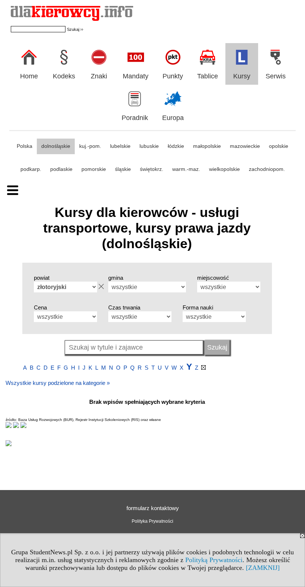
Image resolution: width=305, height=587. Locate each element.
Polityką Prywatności (214, 560)
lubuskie (149, 146)
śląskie (123, 169)
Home (29, 76)
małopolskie (207, 146)
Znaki (99, 76)
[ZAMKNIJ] (263, 567)
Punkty (173, 76)
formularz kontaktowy (152, 508)
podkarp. (30, 169)
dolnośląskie (55, 146)
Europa (173, 117)
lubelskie (120, 146)
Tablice (207, 76)
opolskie (278, 146)
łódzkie (176, 146)
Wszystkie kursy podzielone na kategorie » (58, 383)
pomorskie (93, 169)
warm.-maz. (186, 169)
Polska (24, 146)
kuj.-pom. (90, 146)
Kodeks (64, 76)
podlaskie (61, 169)
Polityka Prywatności (152, 521)
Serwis (276, 76)
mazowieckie (245, 146)
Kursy (241, 76)
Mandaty (135, 76)
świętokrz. (151, 169)
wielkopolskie (224, 169)
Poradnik (135, 117)
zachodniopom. (267, 169)
